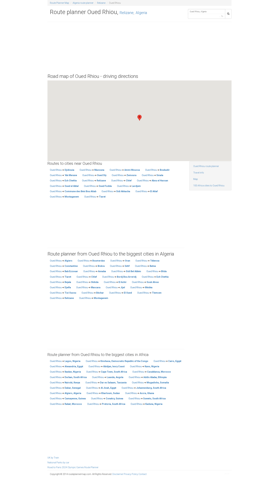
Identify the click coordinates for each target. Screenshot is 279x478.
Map (195, 179)
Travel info (198, 172)
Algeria (141, 12)
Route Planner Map (59, 3)
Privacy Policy (131, 474)
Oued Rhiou (62, 170)
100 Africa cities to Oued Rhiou (208, 185)
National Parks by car (58, 462)
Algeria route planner (83, 3)
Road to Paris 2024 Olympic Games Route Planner (72, 467)
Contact (143, 474)
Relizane (101, 3)
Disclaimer (117, 474)
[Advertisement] (139, 47)
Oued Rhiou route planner (206, 166)
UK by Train (53, 457)
